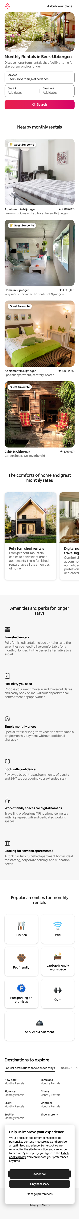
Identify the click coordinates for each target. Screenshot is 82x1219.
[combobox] (40, 79)
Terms (46, 1205)
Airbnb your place (59, 6)
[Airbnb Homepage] (7, 6)
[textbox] (22, 92)
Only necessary (39, 1184)
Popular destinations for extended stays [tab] (30, 1068)
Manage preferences (40, 1194)
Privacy (34, 1205)
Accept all (39, 1174)
